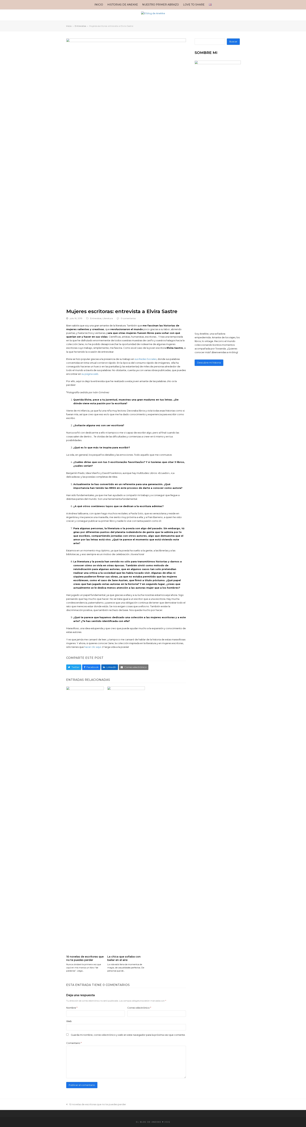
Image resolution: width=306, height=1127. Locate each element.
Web (69, 1021)
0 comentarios (128, 318)
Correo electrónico (139, 1007)
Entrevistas (95, 318)
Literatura (108, 318)
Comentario (74, 1043)
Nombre (71, 1007)
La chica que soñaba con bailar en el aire (124, 958)
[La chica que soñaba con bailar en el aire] (126, 819)
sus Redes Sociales (146, 359)
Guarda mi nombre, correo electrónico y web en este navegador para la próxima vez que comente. (128, 1034)
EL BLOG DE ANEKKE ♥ (150, 1122)
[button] (73, 667)
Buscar (233, 41)
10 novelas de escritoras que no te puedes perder (85, 958)
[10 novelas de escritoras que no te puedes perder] (85, 819)
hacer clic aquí (92, 646)
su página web (90, 373)
